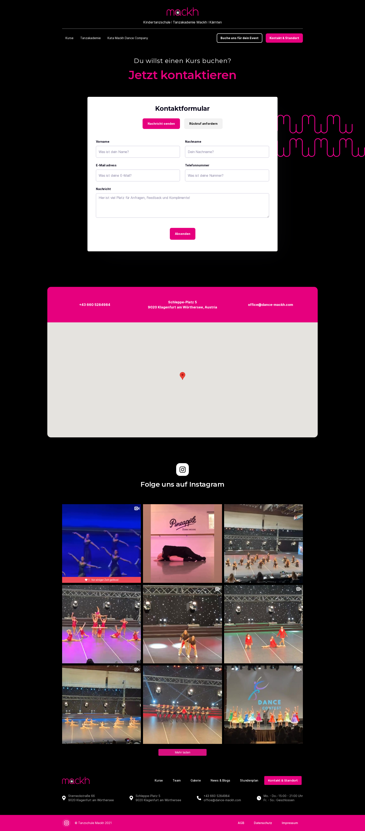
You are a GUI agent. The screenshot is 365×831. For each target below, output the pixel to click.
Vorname (102, 141)
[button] (69, 38)
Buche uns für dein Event (240, 38)
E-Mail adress (106, 165)
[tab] (161, 123)
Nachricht (103, 189)
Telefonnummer (197, 165)
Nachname (193, 141)
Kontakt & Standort (284, 38)
